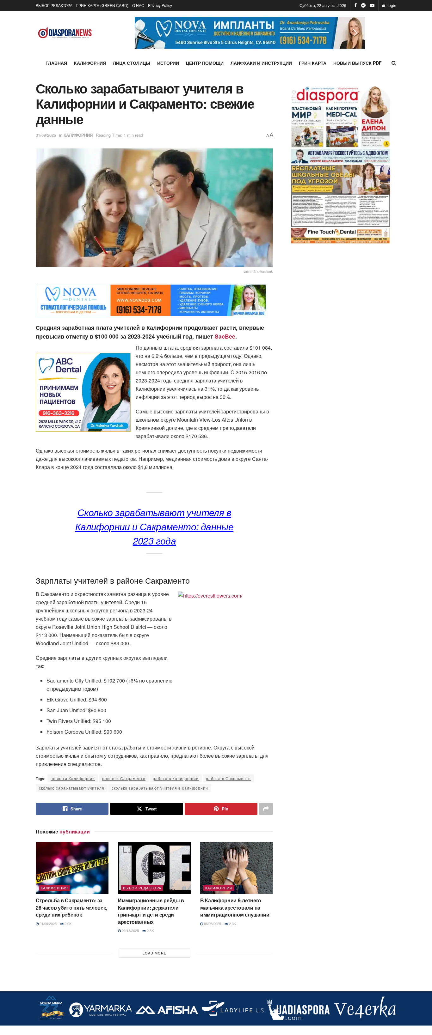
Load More (154, 952)
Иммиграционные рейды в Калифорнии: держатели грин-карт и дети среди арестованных (151, 911)
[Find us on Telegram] (363, 5)
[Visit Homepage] (65, 33)
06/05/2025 (212, 923)
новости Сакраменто (123, 778)
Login (391, 5)
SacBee (225, 336)
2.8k (150, 930)
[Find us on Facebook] (355, 5)
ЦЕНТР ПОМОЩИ (205, 63)
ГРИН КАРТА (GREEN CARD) (102, 5)
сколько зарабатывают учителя (71, 788)
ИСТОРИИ (168, 63)
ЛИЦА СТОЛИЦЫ (131, 63)
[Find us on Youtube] (372, 5)
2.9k (67, 923)
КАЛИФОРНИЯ (90, 63)
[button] (250, 33)
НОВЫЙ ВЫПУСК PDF (357, 63)
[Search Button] (394, 63)
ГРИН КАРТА (312, 63)
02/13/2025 (130, 930)
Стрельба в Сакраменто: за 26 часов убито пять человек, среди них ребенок (71, 907)
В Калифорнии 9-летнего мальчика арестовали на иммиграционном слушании (234, 907)
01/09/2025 (46, 135)
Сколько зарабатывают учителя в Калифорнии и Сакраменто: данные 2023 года (154, 526)
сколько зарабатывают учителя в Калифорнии (160, 788)
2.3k (232, 923)
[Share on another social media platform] (266, 809)
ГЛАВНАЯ (56, 63)
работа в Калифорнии (176, 778)
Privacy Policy (160, 5)
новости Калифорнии (73, 778)
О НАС (138, 5)
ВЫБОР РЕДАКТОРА (54, 5)
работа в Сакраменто (228, 778)
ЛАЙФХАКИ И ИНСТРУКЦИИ (261, 63)
